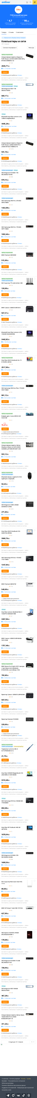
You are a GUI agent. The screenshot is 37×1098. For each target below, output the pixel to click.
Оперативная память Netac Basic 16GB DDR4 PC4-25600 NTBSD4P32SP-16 (12, 1016)
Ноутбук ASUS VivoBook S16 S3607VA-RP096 (10, 532)
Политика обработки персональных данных (14, 1085)
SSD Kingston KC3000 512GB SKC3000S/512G (10, 961)
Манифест (4, 1081)
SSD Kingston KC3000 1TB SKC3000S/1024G (9, 173)
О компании (5, 1078)
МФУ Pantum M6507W (8, 584)
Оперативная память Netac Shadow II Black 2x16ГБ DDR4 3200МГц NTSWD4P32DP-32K (11, 447)
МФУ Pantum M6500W (8, 255)
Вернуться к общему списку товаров (14, 37)
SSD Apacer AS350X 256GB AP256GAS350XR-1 (10, 933)
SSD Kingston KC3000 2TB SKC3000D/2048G (9, 856)
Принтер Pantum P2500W (9, 719)
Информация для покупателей (25, 1087)
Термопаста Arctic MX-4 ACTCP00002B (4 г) (9, 750)
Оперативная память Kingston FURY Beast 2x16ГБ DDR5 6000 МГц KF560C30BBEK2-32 (13, 58)
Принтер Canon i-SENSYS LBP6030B (13, 694)
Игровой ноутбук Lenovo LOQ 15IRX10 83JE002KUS (11, 117)
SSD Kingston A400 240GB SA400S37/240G (9, 505)
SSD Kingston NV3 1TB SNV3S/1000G (8, 89)
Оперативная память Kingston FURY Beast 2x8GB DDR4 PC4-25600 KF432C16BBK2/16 (11, 144)
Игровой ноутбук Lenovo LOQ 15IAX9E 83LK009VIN (11, 333)
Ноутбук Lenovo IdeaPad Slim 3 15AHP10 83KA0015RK (11, 613)
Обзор (16, 86)
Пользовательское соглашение (16, 1081)
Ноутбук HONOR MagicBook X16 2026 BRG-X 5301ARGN (12, 774)
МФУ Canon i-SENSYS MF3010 (10, 307)
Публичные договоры (7, 1083)
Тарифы (29, 1078)
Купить (5, 72)
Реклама (23, 1078)
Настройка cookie (6, 1090)
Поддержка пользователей (9, 1087)
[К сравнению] (34, 54)
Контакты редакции (15, 1078)
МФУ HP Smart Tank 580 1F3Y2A (12, 908)
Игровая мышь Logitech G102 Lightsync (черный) (11, 478)
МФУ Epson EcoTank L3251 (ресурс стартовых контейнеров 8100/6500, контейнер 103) (13, 668)
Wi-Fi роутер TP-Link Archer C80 (12, 283)
